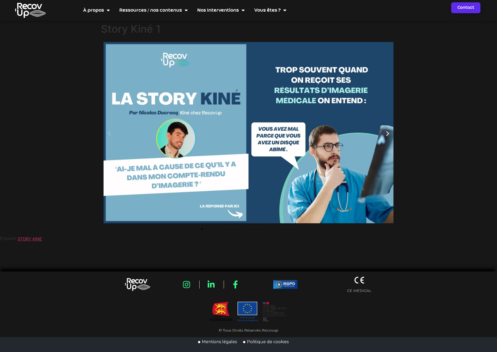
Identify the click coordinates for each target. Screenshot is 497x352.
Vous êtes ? (267, 10)
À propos (93, 10)
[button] (109, 133)
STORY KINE (30, 239)
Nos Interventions (218, 10)
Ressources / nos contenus (150, 10)
